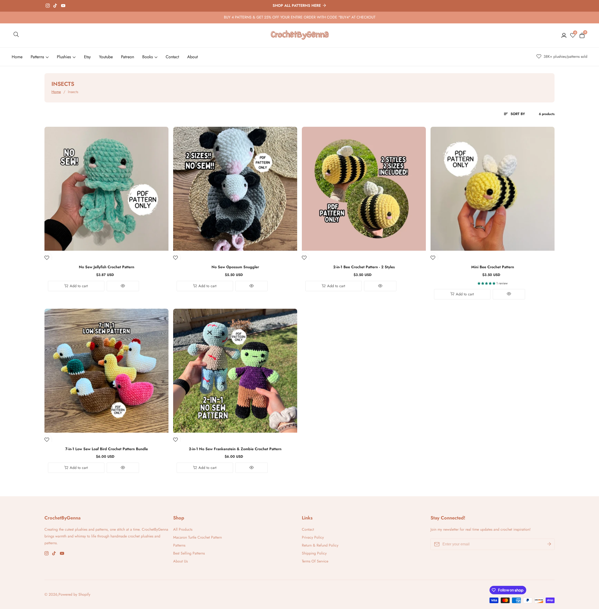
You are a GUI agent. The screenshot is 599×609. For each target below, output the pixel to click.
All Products (182, 529)
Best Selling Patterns (189, 553)
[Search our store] (16, 35)
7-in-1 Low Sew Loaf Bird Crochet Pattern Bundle (106, 449)
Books (147, 57)
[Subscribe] (549, 544)
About (192, 57)
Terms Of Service (315, 561)
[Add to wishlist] (46, 257)
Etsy (87, 57)
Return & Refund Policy (320, 545)
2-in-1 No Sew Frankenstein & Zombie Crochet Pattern (235, 449)
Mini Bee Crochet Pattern (492, 267)
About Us (180, 561)
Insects (73, 91)
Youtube (106, 57)
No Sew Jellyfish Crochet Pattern (106, 267)
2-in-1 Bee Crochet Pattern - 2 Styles (364, 267)
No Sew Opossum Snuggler (235, 267)
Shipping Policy (314, 553)
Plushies (64, 57)
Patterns (37, 57)
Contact (172, 57)
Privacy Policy (313, 537)
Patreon (127, 57)
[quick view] (123, 286)
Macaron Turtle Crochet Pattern (197, 537)
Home (17, 57)
